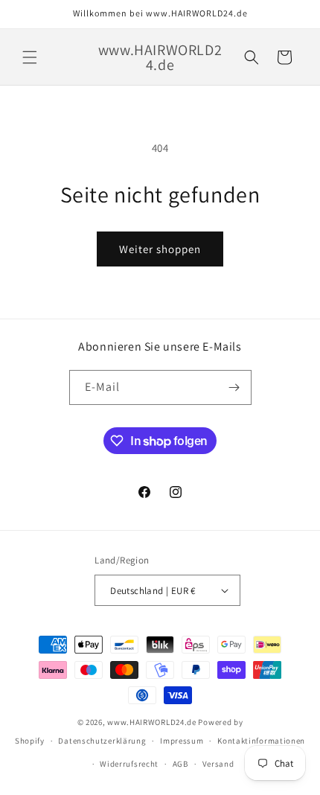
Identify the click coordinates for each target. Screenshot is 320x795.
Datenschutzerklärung (102, 740)
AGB (180, 764)
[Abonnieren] (234, 387)
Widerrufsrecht (129, 764)
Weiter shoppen (160, 249)
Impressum (181, 740)
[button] (29, 57)
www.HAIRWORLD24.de (151, 722)
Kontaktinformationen (261, 740)
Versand (218, 764)
